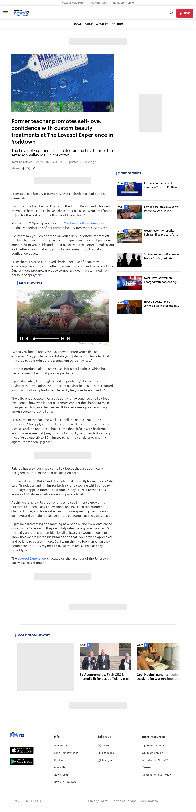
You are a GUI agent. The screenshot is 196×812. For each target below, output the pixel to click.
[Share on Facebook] (23, 168)
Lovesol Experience (32, 558)
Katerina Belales (21, 162)
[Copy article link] (34, 168)
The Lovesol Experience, (81, 223)
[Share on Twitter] (28, 168)
